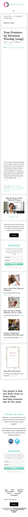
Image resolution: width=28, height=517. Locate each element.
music (9, 189)
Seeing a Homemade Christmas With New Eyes (14, 334)
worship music (19, 189)
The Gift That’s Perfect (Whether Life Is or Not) (13, 311)
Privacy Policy (20, 509)
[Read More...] (7, 295)
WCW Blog (18, 185)
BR (10, 185)
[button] (14, 11)
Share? (14, 235)
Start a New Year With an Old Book (13, 289)
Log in (14, 512)
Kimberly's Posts (14, 217)
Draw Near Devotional (12, 371)
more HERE (14, 375)
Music (13, 185)
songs (13, 189)
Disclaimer (14, 511)
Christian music (14, 187)
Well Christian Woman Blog (14, 4)
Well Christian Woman (20, 508)
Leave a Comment (8, 44)
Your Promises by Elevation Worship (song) (14, 36)
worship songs (7, 190)
